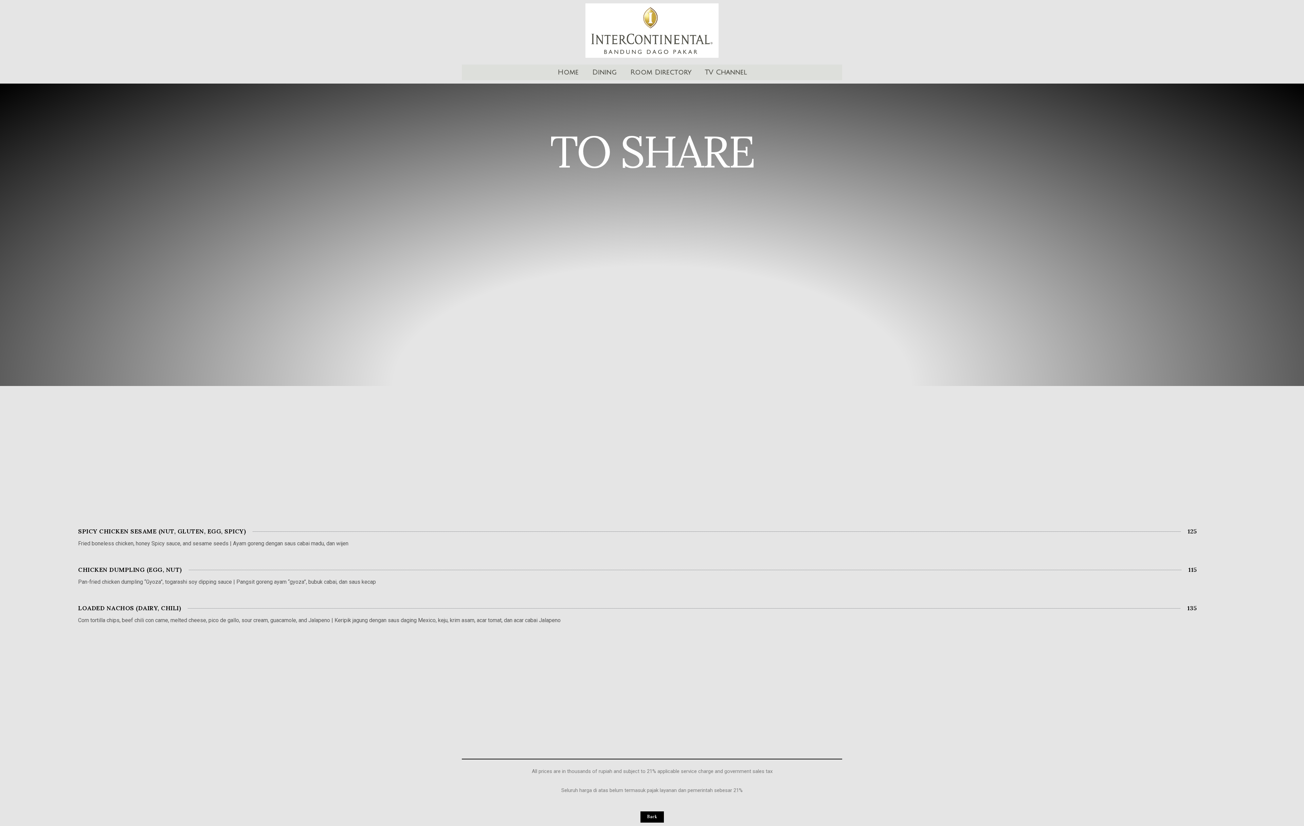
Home (568, 72)
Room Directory (660, 72)
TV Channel (726, 72)
